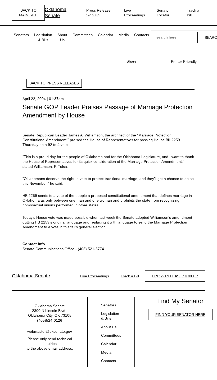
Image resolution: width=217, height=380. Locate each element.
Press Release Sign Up (98, 12)
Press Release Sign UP (175, 276)
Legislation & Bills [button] (43, 37)
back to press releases (54, 83)
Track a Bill (193, 12)
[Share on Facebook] (143, 61)
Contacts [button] (141, 35)
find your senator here (180, 314)
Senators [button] (21, 35)
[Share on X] (152, 61)
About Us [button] (62, 37)
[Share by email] (160, 61)
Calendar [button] (105, 35)
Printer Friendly (183, 61)
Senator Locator (163, 12)
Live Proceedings (134, 12)
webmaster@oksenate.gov (49, 331)
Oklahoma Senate (55, 12)
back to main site (28, 12)
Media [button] (124, 35)
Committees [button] (83, 35)
